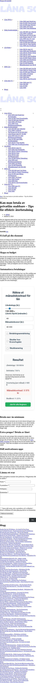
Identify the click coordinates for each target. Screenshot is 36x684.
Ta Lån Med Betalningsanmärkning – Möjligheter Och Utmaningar (17, 534)
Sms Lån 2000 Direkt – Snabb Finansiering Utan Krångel (14, 574)
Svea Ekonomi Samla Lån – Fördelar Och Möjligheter (14, 598)
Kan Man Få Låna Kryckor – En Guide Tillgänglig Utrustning (16, 649)
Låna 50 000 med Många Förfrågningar (15, 174)
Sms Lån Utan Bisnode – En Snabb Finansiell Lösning (14, 537)
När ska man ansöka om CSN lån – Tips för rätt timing (14, 679)
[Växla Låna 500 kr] (33, 113)
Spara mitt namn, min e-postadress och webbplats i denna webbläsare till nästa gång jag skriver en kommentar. (18, 509)
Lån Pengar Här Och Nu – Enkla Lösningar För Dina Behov (15, 654)
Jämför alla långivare (18, 404)
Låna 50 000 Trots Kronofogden (18, 118)
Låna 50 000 (23, 86)
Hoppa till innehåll (5, 1)
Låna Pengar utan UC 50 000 (17, 134)
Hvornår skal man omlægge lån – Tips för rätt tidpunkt (14, 532)
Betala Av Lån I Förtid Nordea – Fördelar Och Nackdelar (14, 535)
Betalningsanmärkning (19, 333)
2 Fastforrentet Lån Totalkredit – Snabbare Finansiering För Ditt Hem (18, 646)
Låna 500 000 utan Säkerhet (16, 129)
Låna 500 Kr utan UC (26, 49)
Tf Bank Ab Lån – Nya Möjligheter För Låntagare (13, 577)
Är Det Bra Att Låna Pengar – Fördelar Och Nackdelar (14, 668)
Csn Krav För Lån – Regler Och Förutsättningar (12, 623)
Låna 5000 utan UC (26, 82)
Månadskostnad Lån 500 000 (17, 167)
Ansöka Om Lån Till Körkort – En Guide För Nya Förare (14, 529)
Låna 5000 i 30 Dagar (26, 74)
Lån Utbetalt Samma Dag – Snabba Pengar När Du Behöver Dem (16, 546)
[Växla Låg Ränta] (33, 146)
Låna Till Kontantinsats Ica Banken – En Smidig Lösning (15, 659)
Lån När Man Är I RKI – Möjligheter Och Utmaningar (14, 572)
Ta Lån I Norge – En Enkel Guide (8, 578)
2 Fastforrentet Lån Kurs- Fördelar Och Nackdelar (12, 675)
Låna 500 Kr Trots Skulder (28, 44)
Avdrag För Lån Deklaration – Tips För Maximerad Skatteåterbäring (17, 629)
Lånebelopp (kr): (12, 305)
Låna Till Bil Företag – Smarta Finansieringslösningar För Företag (17, 597)
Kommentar (4, 492)
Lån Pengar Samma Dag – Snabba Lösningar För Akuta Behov (16, 563)
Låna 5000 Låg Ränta (26, 61)
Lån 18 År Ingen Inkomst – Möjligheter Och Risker (13, 672)
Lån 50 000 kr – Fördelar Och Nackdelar (10, 543)
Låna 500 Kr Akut (25, 54)
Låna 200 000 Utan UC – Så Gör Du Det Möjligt (12, 594)
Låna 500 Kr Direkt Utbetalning (18, 151)
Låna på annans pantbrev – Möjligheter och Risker (13, 634)
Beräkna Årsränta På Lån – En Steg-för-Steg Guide (13, 674)
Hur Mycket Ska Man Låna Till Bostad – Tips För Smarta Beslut (16, 544)
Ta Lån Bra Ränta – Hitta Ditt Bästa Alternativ (12, 682)
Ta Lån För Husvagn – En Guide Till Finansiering (13, 618)
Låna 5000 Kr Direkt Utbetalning (18, 172)
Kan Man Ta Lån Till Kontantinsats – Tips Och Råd (13, 571)
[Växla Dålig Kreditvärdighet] (33, 127)
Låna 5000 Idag (24, 77)
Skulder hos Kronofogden (16, 340)
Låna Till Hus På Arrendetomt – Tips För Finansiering (14, 609)
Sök (1, 517)
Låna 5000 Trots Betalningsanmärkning (15, 124)
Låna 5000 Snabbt (25, 75)
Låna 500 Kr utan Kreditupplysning (13, 155)
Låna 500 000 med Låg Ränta (17, 170)
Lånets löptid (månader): (16, 313)
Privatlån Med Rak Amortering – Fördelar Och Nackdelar (14, 645)
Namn (2, 482)
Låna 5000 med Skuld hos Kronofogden (16, 115)
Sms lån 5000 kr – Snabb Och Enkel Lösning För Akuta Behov (16, 601)
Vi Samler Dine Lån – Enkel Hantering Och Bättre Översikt (15, 612)
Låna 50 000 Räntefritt (26, 63)
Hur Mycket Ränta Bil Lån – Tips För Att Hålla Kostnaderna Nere (17, 663)
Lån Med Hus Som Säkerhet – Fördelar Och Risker (13, 561)
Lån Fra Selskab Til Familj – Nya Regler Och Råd (13, 677)
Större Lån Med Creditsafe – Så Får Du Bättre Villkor (13, 622)
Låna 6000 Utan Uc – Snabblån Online (10, 648)
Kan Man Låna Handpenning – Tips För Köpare (12, 551)
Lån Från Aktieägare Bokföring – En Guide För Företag (14, 592)
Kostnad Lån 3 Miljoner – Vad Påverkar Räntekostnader (14, 554)
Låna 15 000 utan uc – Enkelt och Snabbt (11, 638)
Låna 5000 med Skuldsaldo (16, 149)
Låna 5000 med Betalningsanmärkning (15, 161)
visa (7, 231)
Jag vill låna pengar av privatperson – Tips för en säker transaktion (17, 669)
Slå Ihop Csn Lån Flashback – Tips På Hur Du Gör (13, 552)
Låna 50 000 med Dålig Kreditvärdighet (15, 140)
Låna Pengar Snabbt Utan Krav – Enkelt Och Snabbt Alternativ (16, 620)
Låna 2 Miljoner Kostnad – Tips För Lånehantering (13, 625)
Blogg (6, 89)
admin (7, 214)
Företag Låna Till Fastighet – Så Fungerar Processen (13, 549)
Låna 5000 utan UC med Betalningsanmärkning (15, 136)
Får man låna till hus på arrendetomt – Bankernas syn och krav (16, 547)
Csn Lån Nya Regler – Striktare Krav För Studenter (13, 580)
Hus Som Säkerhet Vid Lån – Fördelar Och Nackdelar (13, 671)
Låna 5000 (23, 87)
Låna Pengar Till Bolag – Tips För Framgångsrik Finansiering (16, 538)
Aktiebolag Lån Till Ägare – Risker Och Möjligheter (13, 540)
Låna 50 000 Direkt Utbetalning (17, 158)
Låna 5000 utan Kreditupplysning (18, 144)
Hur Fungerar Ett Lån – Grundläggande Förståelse (13, 595)
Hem (1, 196)
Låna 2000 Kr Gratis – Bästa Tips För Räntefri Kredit (13, 605)
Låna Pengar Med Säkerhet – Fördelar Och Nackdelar (13, 614)
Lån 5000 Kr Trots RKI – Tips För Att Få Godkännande (14, 680)
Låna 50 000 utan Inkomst (28, 25)
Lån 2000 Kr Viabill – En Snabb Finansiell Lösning (13, 575)
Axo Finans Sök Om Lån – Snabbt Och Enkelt (12, 640)
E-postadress (4, 485)
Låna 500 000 (24, 84)
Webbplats (3, 489)
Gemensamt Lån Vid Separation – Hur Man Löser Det (13, 560)
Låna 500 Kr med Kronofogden (17, 182)
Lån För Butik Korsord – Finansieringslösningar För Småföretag (16, 531)
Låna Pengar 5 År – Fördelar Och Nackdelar (11, 611)
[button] (12, 20)
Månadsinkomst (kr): (14, 322)
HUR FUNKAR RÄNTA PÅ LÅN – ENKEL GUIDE (13, 558)
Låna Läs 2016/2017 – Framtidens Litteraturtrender (13, 564)
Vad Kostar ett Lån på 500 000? (17, 132)
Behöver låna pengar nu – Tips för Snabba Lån (12, 600)
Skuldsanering (16, 348)
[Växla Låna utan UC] (33, 184)
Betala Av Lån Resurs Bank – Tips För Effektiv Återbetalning (16, 541)
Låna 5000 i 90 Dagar (26, 26)
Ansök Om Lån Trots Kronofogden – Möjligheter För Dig (15, 569)
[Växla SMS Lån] (33, 169)
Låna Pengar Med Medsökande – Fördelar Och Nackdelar (15, 603)
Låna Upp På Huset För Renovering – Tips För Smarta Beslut (15, 585)
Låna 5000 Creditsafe (26, 33)
